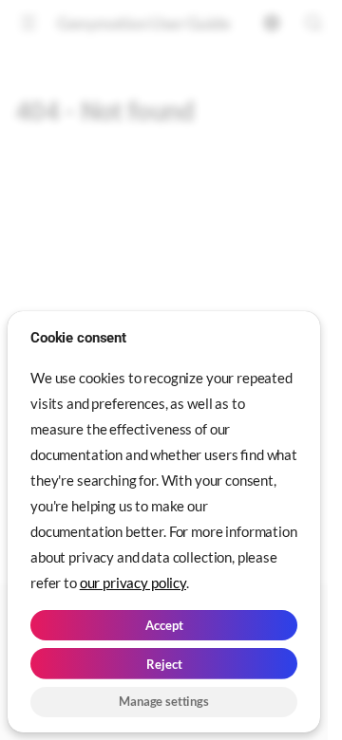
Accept (164, 625)
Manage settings (164, 701)
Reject (164, 664)
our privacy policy (133, 582)
